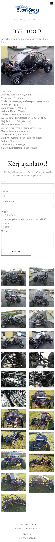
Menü (51, 3)
